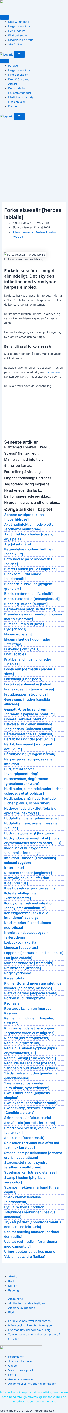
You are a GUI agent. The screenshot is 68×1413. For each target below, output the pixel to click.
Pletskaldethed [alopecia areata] (30, 993)
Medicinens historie (20, 40)
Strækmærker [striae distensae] (30, 1172)
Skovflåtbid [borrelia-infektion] (29, 1123)
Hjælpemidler (16, 102)
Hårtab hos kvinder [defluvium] (29, 739)
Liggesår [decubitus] (21, 947)
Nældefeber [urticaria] (22, 968)
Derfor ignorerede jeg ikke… (27, 496)
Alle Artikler (15, 44)
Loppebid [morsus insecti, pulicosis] (33, 953)
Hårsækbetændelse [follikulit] (28, 734)
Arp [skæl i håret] (18, 544)
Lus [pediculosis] (18, 958)
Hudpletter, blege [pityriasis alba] (31, 818)
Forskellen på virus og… (23, 472)
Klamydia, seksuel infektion (26, 878)
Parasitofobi (14, 978)
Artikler (12, 84)
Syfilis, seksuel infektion (24, 1207)
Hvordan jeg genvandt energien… (32, 502)
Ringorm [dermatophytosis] (26, 1038)
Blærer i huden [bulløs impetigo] (30, 569)
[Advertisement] (34, 156)
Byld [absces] (15, 629)
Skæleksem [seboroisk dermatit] (31, 1103)
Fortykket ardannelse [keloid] (28, 684)
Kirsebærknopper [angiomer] (28, 873)
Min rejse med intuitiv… (23, 459)
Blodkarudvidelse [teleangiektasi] (32, 599)
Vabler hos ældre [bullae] (24, 1257)
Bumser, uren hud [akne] (24, 624)
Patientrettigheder (19, 93)
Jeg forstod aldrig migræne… (28, 484)
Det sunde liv (16, 31)
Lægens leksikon (19, 26)
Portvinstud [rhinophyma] (25, 998)
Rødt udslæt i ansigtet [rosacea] (30, 1063)
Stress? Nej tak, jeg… (21, 453)
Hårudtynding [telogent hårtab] (29, 754)
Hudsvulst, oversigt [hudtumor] (30, 833)
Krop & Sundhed (18, 79)
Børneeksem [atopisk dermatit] (29, 609)
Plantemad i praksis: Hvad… (27, 447)
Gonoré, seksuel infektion (25, 719)
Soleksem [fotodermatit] (24, 1138)
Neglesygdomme (18, 973)
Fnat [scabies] (16, 654)
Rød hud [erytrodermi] (22, 1043)
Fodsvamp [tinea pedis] (23, 679)
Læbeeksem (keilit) (20, 942)
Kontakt (13, 106)
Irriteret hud (14, 868)
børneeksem (53, 372)
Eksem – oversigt (18, 634)
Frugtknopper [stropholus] (26, 694)
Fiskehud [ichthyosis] (22, 649)
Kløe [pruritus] (16, 883)
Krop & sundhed (18, 21)
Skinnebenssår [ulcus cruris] (27, 1118)
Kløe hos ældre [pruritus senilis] (30, 888)
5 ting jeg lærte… (18, 465)
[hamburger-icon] (4, 17)
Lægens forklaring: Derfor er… (29, 478)
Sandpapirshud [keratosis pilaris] (31, 1068)
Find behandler (18, 35)
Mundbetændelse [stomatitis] (28, 963)
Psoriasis (11, 1003)
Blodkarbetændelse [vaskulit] (28, 594)
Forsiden (13, 65)
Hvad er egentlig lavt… (23, 490)
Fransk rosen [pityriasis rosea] (29, 689)
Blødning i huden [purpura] (26, 604)
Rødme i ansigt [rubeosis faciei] (30, 1058)
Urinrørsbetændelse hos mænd (29, 1251)
